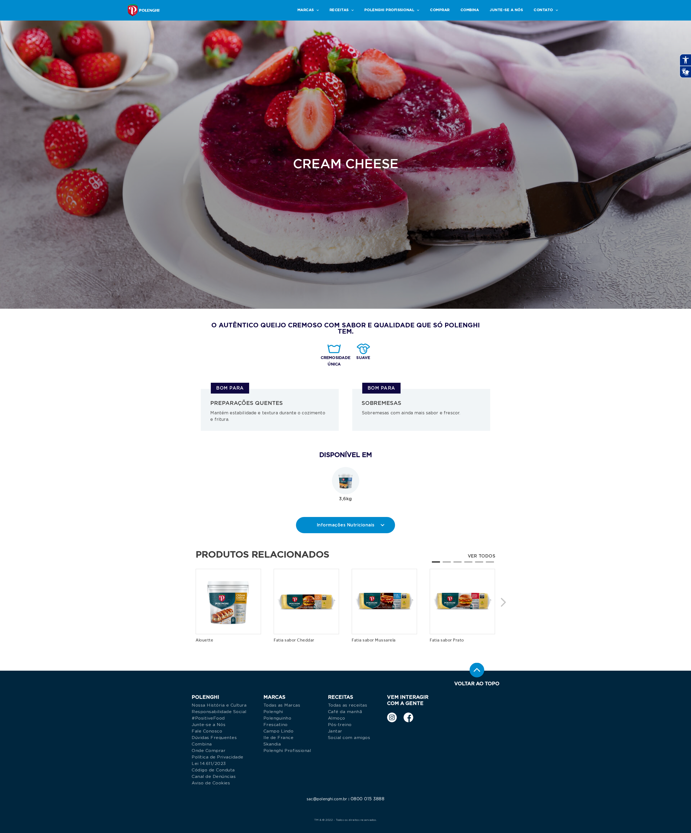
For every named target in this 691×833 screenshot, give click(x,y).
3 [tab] (456, 564)
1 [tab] (434, 564)
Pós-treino (340, 725)
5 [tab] (477, 564)
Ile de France (278, 737)
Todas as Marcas (281, 705)
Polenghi (273, 712)
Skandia (272, 744)
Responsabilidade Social (219, 712)
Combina (202, 744)
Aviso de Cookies (211, 783)
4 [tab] (467, 564)
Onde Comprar (208, 750)
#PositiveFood (208, 718)
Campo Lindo (278, 731)
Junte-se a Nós (208, 725)
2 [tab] (445, 564)
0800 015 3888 (368, 799)
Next (503, 600)
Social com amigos (349, 737)
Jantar (335, 731)
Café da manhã (345, 712)
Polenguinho (277, 718)
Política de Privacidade (217, 757)
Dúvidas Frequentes (214, 737)
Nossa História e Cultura (219, 705)
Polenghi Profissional (287, 750)
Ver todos (482, 556)
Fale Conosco (207, 731)
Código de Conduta (213, 770)
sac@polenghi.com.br (327, 799)
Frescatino (275, 725)
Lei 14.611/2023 (209, 763)
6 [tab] (488, 564)
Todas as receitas (347, 705)
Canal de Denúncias (214, 776)
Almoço (336, 718)
